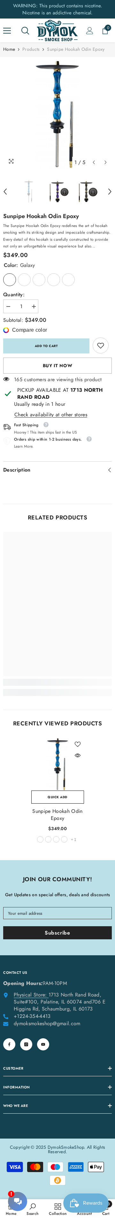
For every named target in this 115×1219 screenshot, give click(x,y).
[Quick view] (77, 755)
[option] (57, 114)
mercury (56, 839)
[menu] (7, 30)
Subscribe (57, 932)
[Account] (89, 30)
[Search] (25, 30)
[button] (93, 162)
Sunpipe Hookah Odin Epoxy (57, 815)
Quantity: (14, 294)
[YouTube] (43, 1044)
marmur (48, 839)
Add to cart (46, 346)
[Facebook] (9, 1044)
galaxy (40, 839)
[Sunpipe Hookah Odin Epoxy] (57, 764)
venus (64, 839)
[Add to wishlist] (77, 744)
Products (31, 49)
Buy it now (58, 365)
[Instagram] (26, 1044)
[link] (101, 345)
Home (9, 49)
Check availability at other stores (50, 414)
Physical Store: (30, 994)
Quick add (57, 797)
